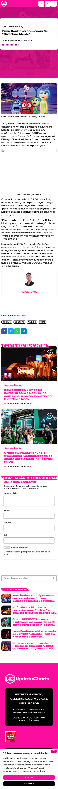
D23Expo (19, 322)
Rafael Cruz (20, 315)
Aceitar (29, 777)
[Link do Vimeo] (4, 4)
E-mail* (7, 523)
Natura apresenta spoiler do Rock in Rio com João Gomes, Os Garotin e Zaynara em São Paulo (33, 647)
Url (5, 535)
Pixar (42, 322)
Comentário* (11, 493)
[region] (29, 769)
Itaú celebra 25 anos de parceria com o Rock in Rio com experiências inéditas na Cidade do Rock (28, 394)
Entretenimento (13, 26)
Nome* (7, 510)
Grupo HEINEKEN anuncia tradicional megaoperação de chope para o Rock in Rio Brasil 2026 (29, 457)
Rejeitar (29, 784)
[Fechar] (54, 751)
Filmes (32, 322)
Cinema (7, 322)
